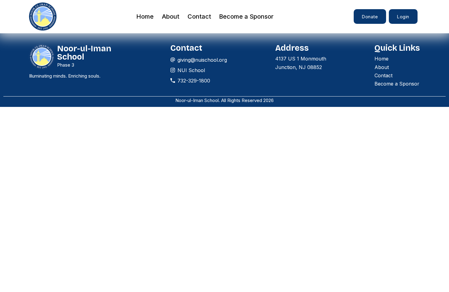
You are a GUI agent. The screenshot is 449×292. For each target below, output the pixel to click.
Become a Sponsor (246, 16)
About (170, 16)
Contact (199, 16)
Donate (370, 17)
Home (145, 16)
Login (403, 17)
